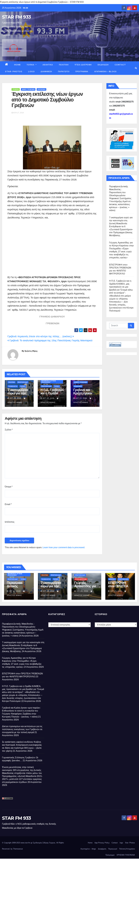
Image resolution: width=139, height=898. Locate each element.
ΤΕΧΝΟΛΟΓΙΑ (12, 386)
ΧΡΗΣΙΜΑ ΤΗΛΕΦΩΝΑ (126, 855)
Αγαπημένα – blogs (105, 71)
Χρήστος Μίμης (31, 351)
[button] (136, 68)
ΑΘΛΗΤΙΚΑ (47, 64)
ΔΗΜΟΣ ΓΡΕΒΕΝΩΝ (28, 89)
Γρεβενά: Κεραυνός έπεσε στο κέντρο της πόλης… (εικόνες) (39, 336)
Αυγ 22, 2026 (48, 398)
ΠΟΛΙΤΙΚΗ (64, 64)
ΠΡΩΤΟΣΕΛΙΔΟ (23, 382)
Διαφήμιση (46, 71)
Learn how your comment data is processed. (64, 547)
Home (17, 64)
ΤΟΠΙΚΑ (31, 64)
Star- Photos (13, 71)
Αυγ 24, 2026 (15, 398)
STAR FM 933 (16, 17)
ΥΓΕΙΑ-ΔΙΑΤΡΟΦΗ (83, 64)
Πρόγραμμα (81, 71)
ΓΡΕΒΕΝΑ (15, 89)
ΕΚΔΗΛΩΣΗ (103, 64)
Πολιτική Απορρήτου (127, 849)
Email (8, 504)
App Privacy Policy (102, 843)
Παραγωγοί (64, 71)
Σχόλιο (9, 430)
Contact (120, 64)
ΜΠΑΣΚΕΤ (112, 579)
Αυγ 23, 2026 (116, 591)
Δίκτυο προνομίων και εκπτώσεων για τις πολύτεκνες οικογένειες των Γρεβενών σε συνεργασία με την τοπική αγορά (22, 729)
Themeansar (18, 849)
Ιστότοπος (10, 522)
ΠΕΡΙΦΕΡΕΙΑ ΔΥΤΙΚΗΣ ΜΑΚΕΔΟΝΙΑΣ (48, 381)
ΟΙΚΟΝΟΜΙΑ (41, 89)
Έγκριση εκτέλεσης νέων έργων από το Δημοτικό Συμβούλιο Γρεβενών (47, 100)
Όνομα (8, 486)
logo (31, 71)
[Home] (6, 64)
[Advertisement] (52, 249)
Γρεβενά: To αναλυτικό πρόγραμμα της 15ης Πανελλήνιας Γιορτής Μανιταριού (50, 340)
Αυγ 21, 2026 (81, 398)
